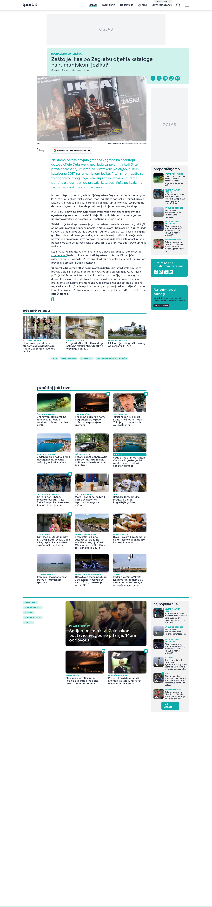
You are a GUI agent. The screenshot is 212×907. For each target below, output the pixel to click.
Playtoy (167, 1)
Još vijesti (168, 705)
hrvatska (30, 602)
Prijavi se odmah (161, 305)
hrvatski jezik (68, 358)
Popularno (108, 5)
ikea (55, 358)
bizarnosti (86, 358)
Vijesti (93, 5)
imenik (158, 1)
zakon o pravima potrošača (112, 358)
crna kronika (32, 617)
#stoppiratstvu (162, 5)
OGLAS (106, 29)
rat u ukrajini (32, 607)
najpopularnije (165, 604)
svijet (28, 622)
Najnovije (126, 5)
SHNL (145, 5)
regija (28, 612)
